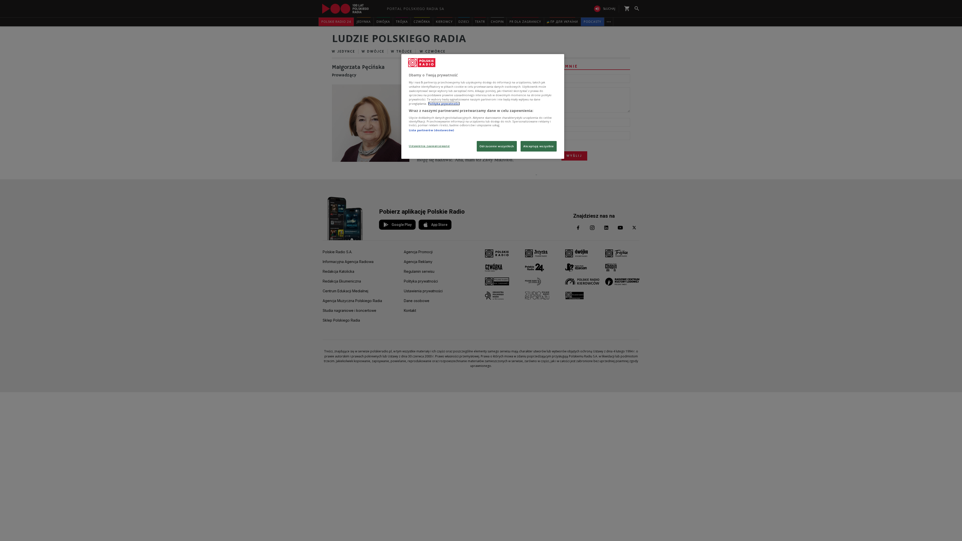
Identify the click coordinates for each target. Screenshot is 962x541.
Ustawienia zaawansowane (429, 146)
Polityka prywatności (444, 103)
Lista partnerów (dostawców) (431, 130)
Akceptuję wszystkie (538, 146)
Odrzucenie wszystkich (496, 146)
